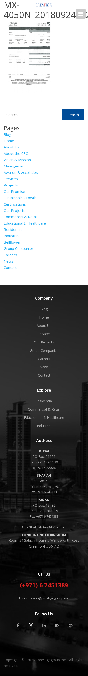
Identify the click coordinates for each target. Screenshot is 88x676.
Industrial (11, 235)
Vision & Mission (17, 159)
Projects (11, 185)
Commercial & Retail (20, 216)
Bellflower (12, 242)
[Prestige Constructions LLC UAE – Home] (44, 5)
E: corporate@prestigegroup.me (44, 598)
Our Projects (14, 210)
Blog (7, 134)
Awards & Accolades (21, 172)
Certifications (15, 204)
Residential (13, 229)
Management (15, 166)
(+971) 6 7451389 (44, 585)
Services (11, 178)
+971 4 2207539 (47, 462)
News (8, 261)
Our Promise (14, 191)
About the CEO (16, 153)
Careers (10, 254)
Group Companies (19, 248)
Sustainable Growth (20, 197)
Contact (10, 267)
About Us (11, 147)
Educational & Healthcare (25, 223)
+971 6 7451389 (47, 486)
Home (9, 140)
